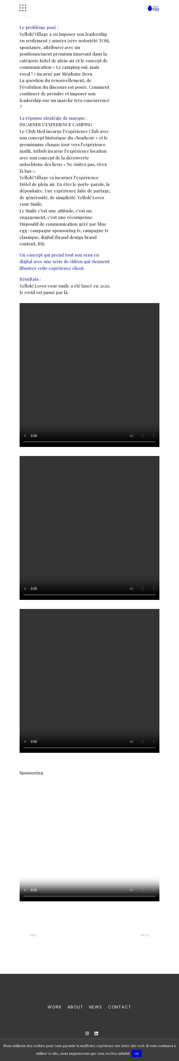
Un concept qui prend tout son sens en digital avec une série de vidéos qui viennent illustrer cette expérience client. (65, 261)
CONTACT (119, 1007)
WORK (55, 1007)
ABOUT (75, 1007)
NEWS (95, 1007)
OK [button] (136, 1053)
